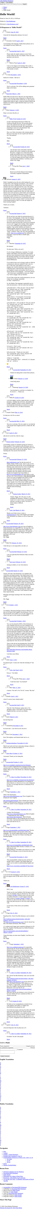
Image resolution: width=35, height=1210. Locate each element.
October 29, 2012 (17, 1001)
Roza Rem (9, 93)
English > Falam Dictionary (10, 1154)
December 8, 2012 (18, 725)
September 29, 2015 (20, 243)
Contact (5, 1153)
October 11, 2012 (18, 762)
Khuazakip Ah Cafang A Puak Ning (13, 1176)
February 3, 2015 (14, 110)
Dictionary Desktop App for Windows (13, 1171)
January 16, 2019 (23, 387)
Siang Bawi (9, 753)
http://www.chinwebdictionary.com (12, 796)
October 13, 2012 (17, 753)
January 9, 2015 (21, 213)
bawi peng (12, 562)
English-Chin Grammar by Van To (12, 1156)
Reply (5, 38)
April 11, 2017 (21, 51)
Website (33, 1048)
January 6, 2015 (16, 179)
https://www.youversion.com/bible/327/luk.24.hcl (20, 866)
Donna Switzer (10, 441)
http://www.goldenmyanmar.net (15, 947)
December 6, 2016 (22, 83)
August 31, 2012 (15, 872)
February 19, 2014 (22, 551)
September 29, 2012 (26, 809)
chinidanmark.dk (11, 514)
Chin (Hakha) (9, 2)
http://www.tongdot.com (17, 233)
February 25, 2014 (22, 459)
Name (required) (4, 1046)
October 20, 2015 (25, 147)
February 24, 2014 (20, 441)
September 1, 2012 (15, 792)
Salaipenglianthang (11, 743)
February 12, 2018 (23, 378)
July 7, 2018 (26, 166)
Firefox (28, 898)
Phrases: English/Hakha (9, 1165)
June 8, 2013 (19, 670)
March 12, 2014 (20, 510)
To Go (8, 1162)
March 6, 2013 (14, 717)
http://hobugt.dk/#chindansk (10, 800)
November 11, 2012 (22, 857)
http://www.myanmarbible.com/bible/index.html (16, 830)
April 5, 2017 (20, 41)
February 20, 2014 (18, 523)
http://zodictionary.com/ (13, 462)
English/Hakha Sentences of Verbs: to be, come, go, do (18, 1157)
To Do (8, 1160)
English (2, 2)
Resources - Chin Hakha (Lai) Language (14, 1178)
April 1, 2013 (14, 696)
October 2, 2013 (21, 621)
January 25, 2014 (18, 570)
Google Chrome (20, 898)
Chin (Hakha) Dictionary (6, 0)
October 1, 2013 (13, 605)
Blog (4, 8)
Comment (20, 1049)
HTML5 (15, 895)
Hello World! (6, 1174)
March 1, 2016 (16, 93)
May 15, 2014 (20, 421)
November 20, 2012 (22, 743)
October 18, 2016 (19, 397)
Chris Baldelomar (10, 21)
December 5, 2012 (17, 734)
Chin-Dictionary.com (12, 24)
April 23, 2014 (13, 433)
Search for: (3, 4)
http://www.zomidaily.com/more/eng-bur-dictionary (17, 765)
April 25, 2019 (21, 63)
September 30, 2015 (25, 370)
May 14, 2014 (19, 412)
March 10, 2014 (26, 494)
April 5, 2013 (20, 705)
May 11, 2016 (16, 687)
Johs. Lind (12, 510)
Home (5, 7)
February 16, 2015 (21, 562)
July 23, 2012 (14, 913)
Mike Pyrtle (13, 119)
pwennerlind (13, 51)
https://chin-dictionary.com (17, 981)
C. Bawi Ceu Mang (15, 777)
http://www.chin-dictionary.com (11, 526)
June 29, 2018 (15, 32)
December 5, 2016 (16, 74)
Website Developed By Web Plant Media (11, 1208)
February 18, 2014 (17, 543)
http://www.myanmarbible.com (15, 474)
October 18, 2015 (21, 119)
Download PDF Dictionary (10, 1173)
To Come (9, 1159)
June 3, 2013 (13, 660)
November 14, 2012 (26, 777)
